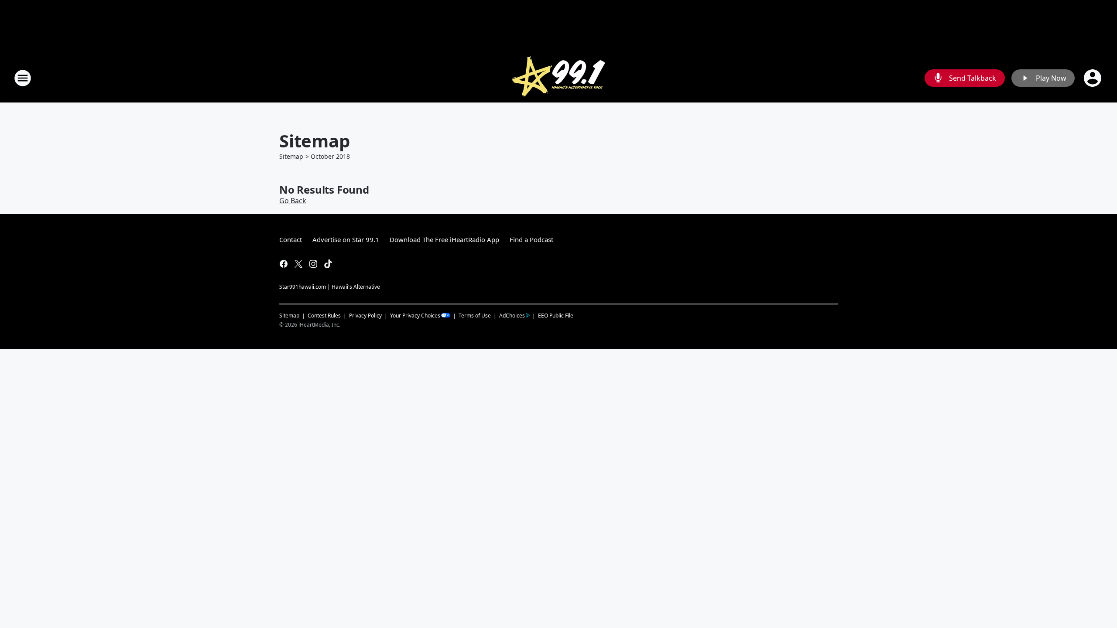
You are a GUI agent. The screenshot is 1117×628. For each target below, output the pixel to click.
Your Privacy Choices (415, 315)
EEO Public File (555, 315)
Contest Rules (324, 315)
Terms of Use (475, 315)
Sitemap (291, 156)
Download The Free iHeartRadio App (444, 239)
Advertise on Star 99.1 (345, 239)
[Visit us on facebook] (283, 264)
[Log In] (1093, 78)
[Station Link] (558, 78)
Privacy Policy (365, 315)
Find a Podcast (531, 239)
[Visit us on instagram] (313, 264)
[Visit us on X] (298, 264)
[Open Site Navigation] (22, 78)
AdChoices (512, 315)
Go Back (292, 200)
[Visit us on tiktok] (328, 264)
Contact (290, 239)
